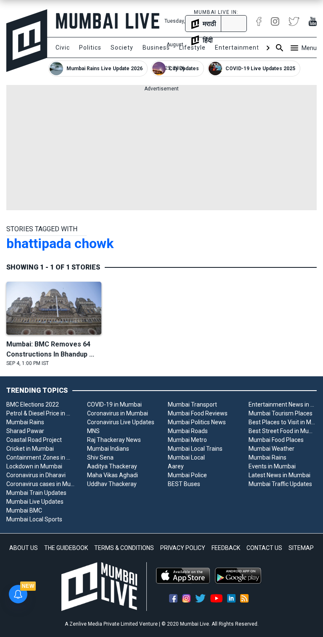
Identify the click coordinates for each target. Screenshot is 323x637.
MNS (93, 431)
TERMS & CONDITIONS (124, 547)
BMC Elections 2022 (32, 404)
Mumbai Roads (188, 431)
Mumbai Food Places (276, 439)
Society (122, 47)
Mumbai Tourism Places (280, 413)
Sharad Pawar (25, 431)
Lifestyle (192, 47)
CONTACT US (264, 547)
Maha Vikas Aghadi (112, 475)
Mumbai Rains (25, 422)
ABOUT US (23, 547)
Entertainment (237, 47)
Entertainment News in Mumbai (283, 404)
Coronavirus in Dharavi (36, 475)
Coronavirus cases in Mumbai (40, 484)
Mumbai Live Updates (35, 501)
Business (156, 47)
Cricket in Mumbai (30, 448)
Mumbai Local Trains (195, 448)
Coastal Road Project (34, 439)
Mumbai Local (186, 457)
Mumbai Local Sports (34, 519)
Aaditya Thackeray (112, 466)
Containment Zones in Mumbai (40, 457)
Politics (90, 47)
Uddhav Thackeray (112, 484)
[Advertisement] (161, 151)
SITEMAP (301, 547)
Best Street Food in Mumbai (283, 431)
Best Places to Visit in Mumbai (283, 422)
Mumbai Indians (108, 448)
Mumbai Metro (187, 439)
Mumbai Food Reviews (198, 413)
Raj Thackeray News (114, 439)
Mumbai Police (187, 475)
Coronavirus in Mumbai (117, 413)
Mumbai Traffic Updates (280, 484)
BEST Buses (184, 484)
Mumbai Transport (192, 404)
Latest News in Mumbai (279, 475)
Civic (63, 47)
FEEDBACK (226, 547)
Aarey (176, 466)
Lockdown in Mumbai (34, 466)
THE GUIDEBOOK (66, 547)
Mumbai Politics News (197, 422)
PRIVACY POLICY (182, 547)
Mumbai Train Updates (36, 492)
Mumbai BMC (24, 510)
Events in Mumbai (272, 466)
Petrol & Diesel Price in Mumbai (40, 413)
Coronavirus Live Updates (120, 422)
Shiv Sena (100, 457)
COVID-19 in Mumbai (114, 404)
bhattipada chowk (60, 243)
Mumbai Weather (271, 448)
